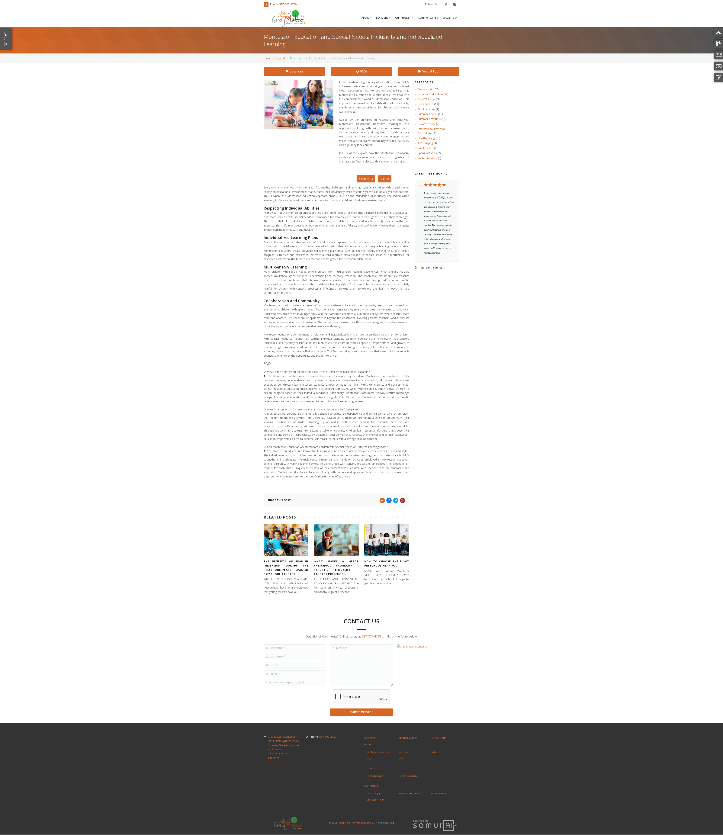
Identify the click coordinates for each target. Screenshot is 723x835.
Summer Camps (427, 114)
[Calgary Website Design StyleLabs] (435, 825)
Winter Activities (427, 158)
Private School (426, 124)
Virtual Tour (431, 71)
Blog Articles (280, 58)
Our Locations (426, 109)
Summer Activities (429, 119)
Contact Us (366, 179)
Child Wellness (426, 99)
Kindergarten (425, 104)
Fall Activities (425, 148)
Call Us (385, 179)
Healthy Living (426, 138)
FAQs (363, 71)
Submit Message (361, 712)
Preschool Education (430, 94)
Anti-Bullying (425, 143)
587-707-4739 (288, 4)
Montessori (425, 89)
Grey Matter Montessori (283, 747)
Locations (296, 71)
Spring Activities (427, 153)
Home (268, 58)
